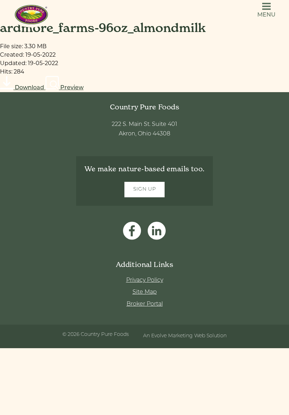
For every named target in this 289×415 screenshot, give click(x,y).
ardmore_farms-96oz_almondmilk (103, 28)
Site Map (145, 292)
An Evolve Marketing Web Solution (185, 336)
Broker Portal (145, 304)
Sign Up (144, 189)
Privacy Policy (144, 280)
